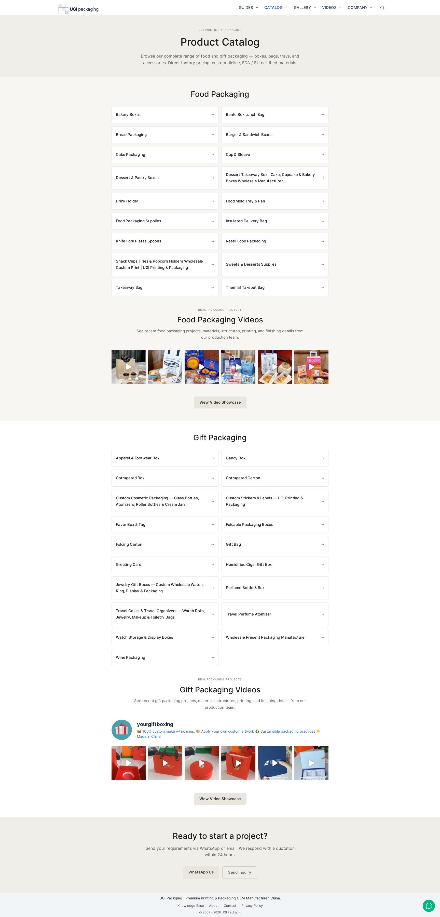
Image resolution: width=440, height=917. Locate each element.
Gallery (302, 7)
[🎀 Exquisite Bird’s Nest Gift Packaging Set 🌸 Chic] (129, 763)
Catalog (273, 7)
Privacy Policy (252, 906)
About (214, 906)
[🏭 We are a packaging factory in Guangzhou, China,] (311, 367)
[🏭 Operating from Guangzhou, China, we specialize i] (165, 367)
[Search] (382, 8)
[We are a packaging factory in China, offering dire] (275, 763)
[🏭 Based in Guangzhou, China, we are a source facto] (275, 367)
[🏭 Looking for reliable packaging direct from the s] (129, 367)
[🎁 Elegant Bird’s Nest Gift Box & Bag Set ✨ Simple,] (238, 763)
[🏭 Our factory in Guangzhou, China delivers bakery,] (238, 367)
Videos (329, 7)
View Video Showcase (220, 402)
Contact (230, 906)
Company (357, 7)
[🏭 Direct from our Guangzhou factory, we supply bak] (202, 367)
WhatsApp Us (201, 872)
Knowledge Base (190, 906)
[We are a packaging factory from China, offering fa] (311, 763)
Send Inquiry (239, 872)
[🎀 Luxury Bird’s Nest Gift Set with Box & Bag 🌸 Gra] (202, 763)
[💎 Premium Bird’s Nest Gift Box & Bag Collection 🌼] (165, 763)
